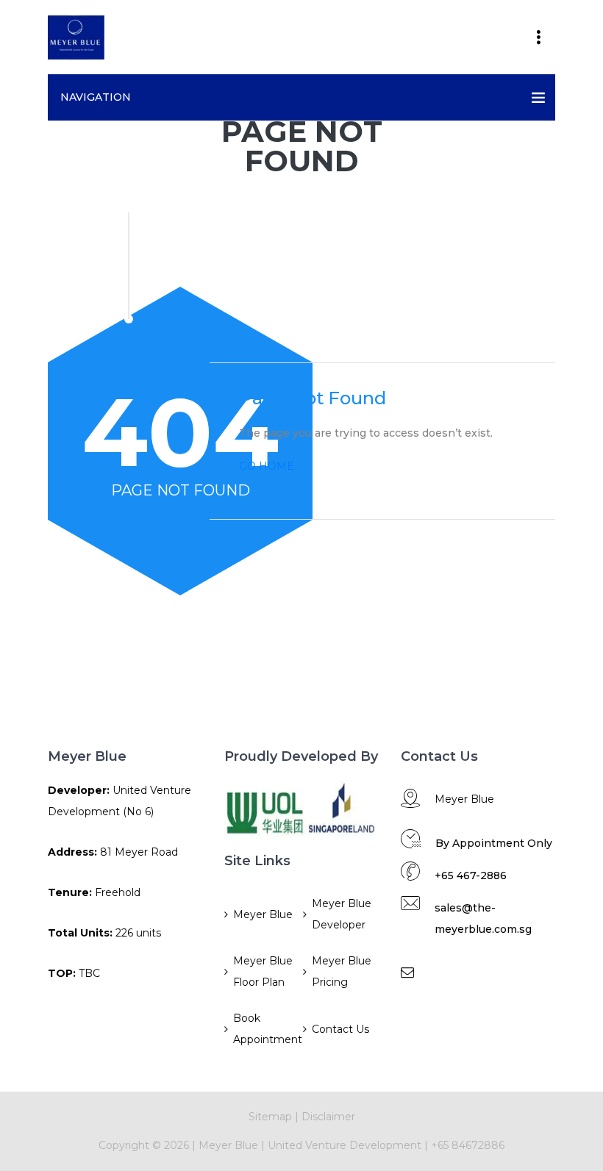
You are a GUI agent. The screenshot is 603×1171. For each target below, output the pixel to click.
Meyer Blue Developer (341, 914)
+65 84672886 (467, 1145)
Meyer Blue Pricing (341, 971)
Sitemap (270, 1116)
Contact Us (340, 1029)
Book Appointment (266, 1028)
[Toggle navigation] (538, 37)
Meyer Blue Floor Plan (263, 971)
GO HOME (266, 466)
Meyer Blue (263, 914)
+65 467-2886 (471, 875)
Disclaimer (328, 1116)
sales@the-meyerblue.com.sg (483, 918)
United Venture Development (344, 1145)
